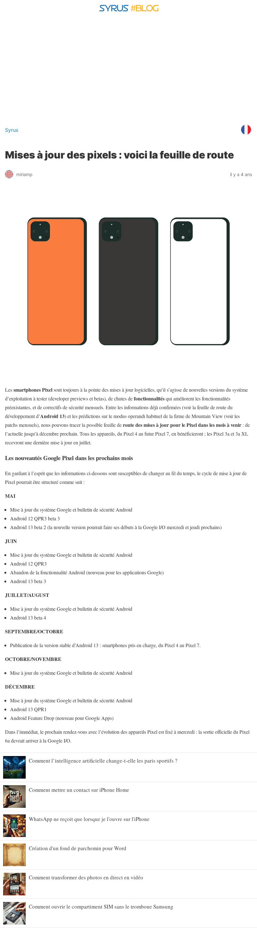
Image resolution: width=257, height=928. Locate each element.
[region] (128, 68)
